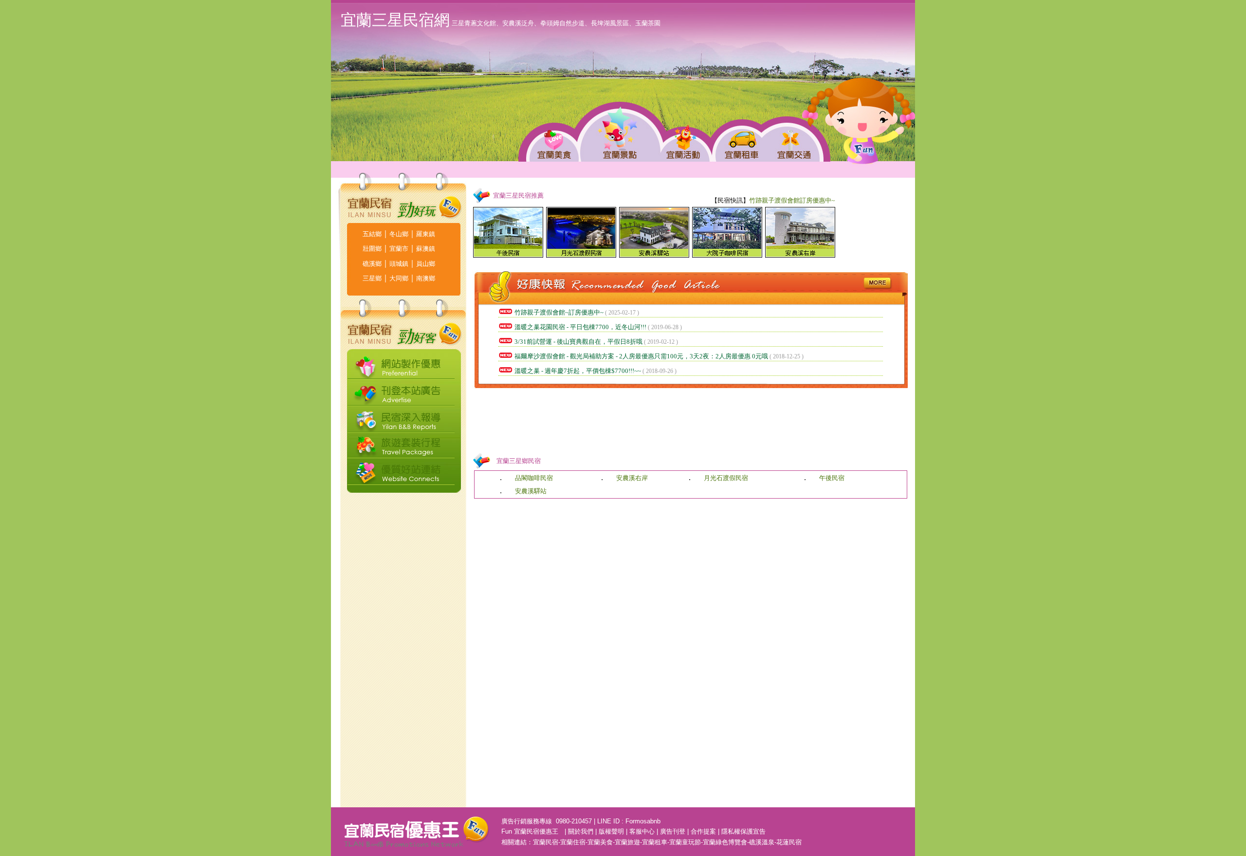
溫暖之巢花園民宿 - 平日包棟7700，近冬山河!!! (580, 327)
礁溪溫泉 (761, 842)
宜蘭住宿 (573, 842)
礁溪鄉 (372, 263)
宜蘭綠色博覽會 (725, 842)
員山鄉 (425, 263)
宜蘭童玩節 (685, 842)
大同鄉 (398, 278)
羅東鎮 (425, 234)
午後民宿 (831, 478)
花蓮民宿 (789, 842)
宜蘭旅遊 (627, 842)
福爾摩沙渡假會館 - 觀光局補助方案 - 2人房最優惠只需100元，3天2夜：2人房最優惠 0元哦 (641, 356)
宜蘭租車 (654, 842)
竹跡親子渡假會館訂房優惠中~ (778, 200)
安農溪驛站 (531, 491)
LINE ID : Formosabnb (628, 821)
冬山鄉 (398, 234)
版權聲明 (611, 831)
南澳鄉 (425, 278)
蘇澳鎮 (425, 248)
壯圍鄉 (372, 248)
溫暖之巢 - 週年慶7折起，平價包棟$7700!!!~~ (577, 370)
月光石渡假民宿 (726, 478)
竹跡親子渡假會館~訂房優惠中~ (559, 312)
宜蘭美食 (600, 842)
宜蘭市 (398, 248)
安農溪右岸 (632, 478)
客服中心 (642, 831)
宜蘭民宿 (545, 842)
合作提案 (703, 831)
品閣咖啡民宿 (534, 478)
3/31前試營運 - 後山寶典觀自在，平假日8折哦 (578, 341)
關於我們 (580, 831)
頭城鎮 (398, 263)
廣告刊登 (672, 831)
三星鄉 (372, 278)
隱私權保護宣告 (743, 831)
